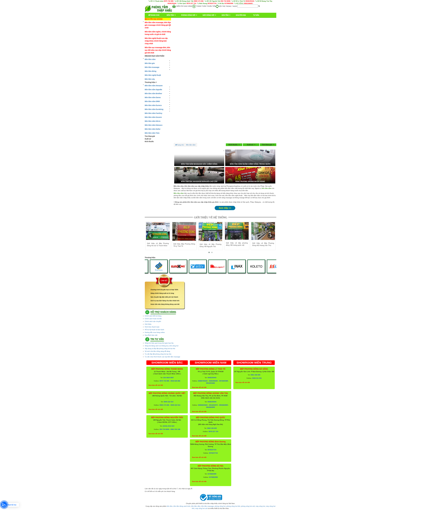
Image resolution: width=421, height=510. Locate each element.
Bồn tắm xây (150, 79)
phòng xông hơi (220, 506)
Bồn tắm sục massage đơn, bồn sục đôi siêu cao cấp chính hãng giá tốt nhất (158, 50)
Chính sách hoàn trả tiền (153, 319)
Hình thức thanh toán (152, 327)
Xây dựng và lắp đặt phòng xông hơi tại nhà (160, 348)
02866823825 (203, 405)
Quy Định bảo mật (151, 335)
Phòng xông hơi (188, 15)
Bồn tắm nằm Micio (152, 121)
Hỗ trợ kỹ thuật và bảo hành (154, 329)
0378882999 (228, 3)
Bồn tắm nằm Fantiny (153, 113)
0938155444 (249, 1)
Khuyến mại (241, 15)
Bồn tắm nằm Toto (152, 133)
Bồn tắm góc (150, 63)
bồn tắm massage (207, 506)
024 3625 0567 (168, 377)
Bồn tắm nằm (150, 59)
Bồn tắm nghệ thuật (153, 75)
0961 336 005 (255, 375)
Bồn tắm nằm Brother (153, 93)
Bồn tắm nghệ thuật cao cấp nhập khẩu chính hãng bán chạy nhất (156, 41)
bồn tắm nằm (195, 506)
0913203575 (213, 405)
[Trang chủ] (158, 8)
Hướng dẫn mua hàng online (155, 332)
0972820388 (223, 381)
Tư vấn (256, 15)
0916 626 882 (175, 381)
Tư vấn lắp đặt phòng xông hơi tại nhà (158, 354)
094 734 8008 (225, 1)
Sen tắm (225, 15)
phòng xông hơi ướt (248, 506)
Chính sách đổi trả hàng (153, 316)
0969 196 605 (212, 428)
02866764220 (203, 381)
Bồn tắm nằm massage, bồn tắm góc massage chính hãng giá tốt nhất (158, 25)
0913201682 (210, 383)
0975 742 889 (168, 1)
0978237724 (212, 3)
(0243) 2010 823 (168, 426)
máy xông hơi (260, 506)
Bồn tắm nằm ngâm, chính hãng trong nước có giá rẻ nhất (158, 33)
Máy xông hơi (208, 15)
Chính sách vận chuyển (153, 321)
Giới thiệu (148, 324)
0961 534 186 (175, 429)
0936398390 (213, 381)
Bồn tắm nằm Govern (153, 117)
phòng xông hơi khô (233, 506)
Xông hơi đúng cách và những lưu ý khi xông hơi (161, 346)
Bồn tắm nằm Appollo (153, 89)
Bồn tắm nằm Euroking (154, 109)
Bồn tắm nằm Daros (153, 97)
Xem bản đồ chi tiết (155, 385)
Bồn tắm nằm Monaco (153, 125)
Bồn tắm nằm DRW (152, 101)
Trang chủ (154, 15)
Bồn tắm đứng (150, 71)
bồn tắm (170, 506)
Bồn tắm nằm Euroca (153, 105)
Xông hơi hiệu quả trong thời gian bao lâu (159, 343)
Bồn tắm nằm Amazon (154, 85)
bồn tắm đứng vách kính (181, 506)
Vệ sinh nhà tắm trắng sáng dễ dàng (157, 351)
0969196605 (248, 3)
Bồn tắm (170, 15)
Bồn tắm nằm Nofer (152, 129)
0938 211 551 (257, 378)
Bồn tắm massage (152, 67)
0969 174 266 (198, 1)
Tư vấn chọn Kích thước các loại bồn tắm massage (162, 357)
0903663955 (223, 405)
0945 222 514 (168, 402)
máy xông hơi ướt (201, 508)
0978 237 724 (191, 3)
